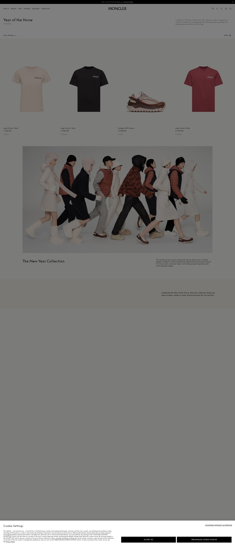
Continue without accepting (218, 525)
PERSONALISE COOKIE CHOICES (204, 540)
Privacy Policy (10, 542)
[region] (117, 533)
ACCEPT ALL (148, 540)
